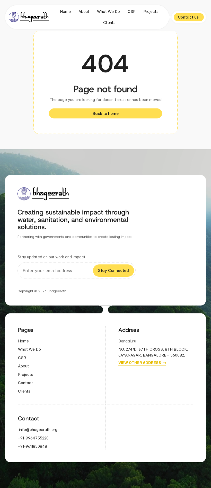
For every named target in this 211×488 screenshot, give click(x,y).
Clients (109, 22)
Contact (25, 382)
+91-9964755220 (33, 437)
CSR (132, 11)
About (83, 11)
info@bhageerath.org (37, 429)
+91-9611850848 (33, 446)
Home (65, 11)
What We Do (108, 11)
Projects (151, 11)
